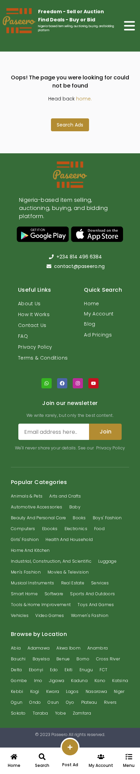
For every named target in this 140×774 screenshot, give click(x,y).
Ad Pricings (98, 334)
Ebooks (50, 528)
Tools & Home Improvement (41, 604)
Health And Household (69, 539)
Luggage (107, 561)
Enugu (86, 670)
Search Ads (70, 124)
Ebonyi (36, 670)
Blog (89, 324)
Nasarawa (96, 691)
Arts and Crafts (65, 496)
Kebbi (17, 691)
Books (79, 518)
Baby (75, 507)
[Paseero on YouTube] (93, 383)
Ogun (16, 702)
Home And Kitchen (30, 550)
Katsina (120, 680)
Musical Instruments (32, 583)
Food (99, 528)
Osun (53, 702)
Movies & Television (68, 572)
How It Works (34, 314)
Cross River (108, 659)
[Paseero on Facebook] (62, 383)
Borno (82, 659)
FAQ (23, 336)
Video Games (49, 615)
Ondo (35, 702)
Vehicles (20, 615)
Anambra (97, 648)
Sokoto (18, 713)
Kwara (52, 691)
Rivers (110, 702)
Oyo (70, 702)
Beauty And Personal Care (38, 518)
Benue (63, 659)
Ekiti (69, 670)
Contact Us (32, 325)
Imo (38, 680)
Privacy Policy (35, 347)
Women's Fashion (90, 615)
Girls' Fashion (25, 539)
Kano (99, 680)
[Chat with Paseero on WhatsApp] (46, 383)
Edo (54, 670)
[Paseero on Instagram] (78, 383)
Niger (119, 691)
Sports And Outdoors (92, 594)
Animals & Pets (26, 496)
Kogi (34, 691)
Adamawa (39, 648)
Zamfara (82, 713)
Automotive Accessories (37, 507)
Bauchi (18, 659)
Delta (16, 670)
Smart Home (24, 594)
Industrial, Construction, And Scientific (51, 561)
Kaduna (79, 680)
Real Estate (72, 583)
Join (105, 432)
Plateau (89, 702)
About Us (29, 303)
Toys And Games (95, 604)
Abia (16, 648)
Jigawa (56, 680)
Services (100, 583)
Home (91, 303)
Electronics (76, 528)
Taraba (40, 713)
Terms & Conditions (43, 357)
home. (84, 98)
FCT (103, 670)
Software (54, 594)
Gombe (19, 680)
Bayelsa (41, 659)
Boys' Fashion (107, 518)
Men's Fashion (26, 572)
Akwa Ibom (68, 648)
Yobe (60, 713)
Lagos (72, 691)
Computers (23, 528)
